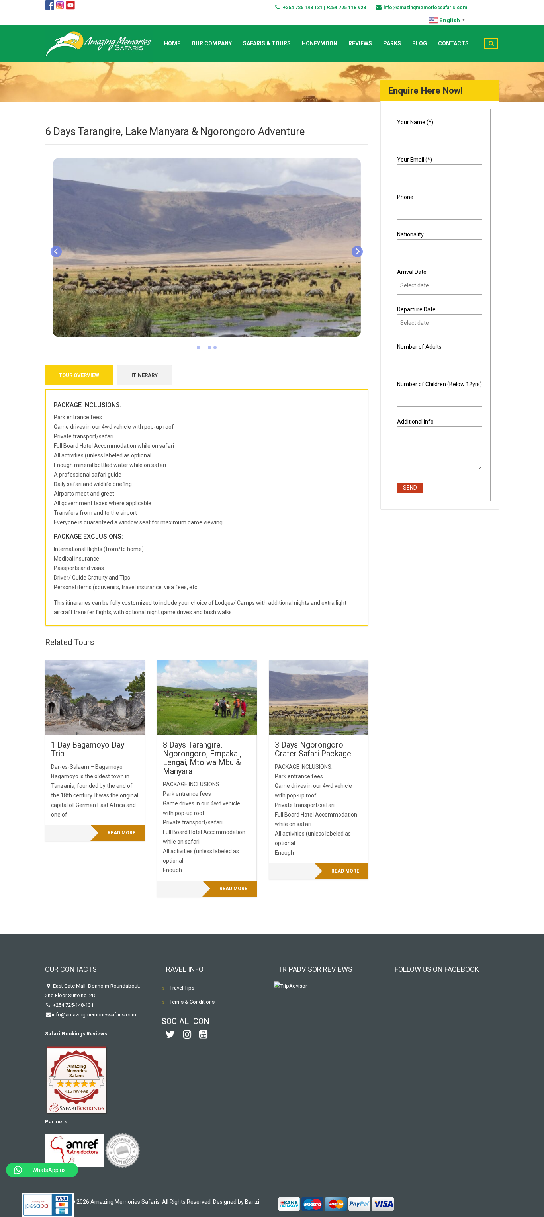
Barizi (252, 1202)
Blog (419, 43)
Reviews (360, 43)
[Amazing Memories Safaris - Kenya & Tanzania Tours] (99, 42)
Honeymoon (319, 43)
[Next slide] (357, 251)
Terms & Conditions (192, 1002)
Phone (405, 197)
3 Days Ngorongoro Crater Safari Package (313, 749)
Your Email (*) (414, 159)
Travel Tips (182, 988)
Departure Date (416, 309)
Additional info (415, 421)
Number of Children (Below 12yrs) (439, 384)
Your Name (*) (415, 122)
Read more (121, 833)
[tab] (198, 347)
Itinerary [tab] (144, 375)
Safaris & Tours (267, 43)
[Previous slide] (56, 251)
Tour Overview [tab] (79, 375)
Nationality (410, 234)
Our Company (212, 43)
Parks (392, 43)
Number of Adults (419, 347)
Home (172, 43)
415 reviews (76, 1091)
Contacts (453, 43)
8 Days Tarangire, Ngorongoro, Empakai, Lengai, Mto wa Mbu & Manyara (202, 758)
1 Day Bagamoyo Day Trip (87, 749)
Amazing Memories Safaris (77, 1071)
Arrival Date (412, 272)
